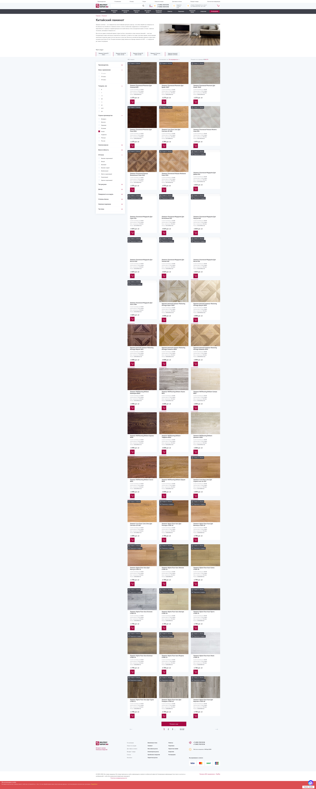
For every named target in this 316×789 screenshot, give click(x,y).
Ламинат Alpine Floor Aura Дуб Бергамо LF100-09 (203, 700)
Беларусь (103, 119)
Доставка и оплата (177, 1)
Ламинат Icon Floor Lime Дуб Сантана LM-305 (171, 130)
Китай (102, 131)
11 (181, 729)
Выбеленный (104, 171)
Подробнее (94, 784)
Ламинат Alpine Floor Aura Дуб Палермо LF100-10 (171, 700)
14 (102, 111)
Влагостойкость (103, 150)
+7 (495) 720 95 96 (163, 5)
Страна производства (105, 115)
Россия (103, 141)
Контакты (129, 757)
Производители (102, 1)
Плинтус (170, 11)
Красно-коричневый (106, 180)
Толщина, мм (102, 86)
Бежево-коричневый (106, 158)
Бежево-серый (105, 168)
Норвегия (103, 134)
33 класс (103, 76)
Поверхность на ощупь (105, 194)
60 (206, 59)
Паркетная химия (192, 11)
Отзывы (132, 1)
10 (102, 99)
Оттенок (101, 155)
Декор (100, 189)
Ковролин (203, 11)
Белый (103, 161)
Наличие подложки (104, 204)
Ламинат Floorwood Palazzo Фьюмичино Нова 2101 (139, 174)
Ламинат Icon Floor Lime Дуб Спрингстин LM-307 (202, 480)
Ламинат (103, 11)
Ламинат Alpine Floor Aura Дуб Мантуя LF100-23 (140, 568)
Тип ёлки (101, 209)
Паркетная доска (136, 11)
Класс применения (104, 70)
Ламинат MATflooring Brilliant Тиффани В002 (171, 436)
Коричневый (104, 177)
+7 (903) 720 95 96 (163, 7)
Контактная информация (213, 1)
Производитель (103, 65)
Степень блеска (103, 199)
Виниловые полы (114, 11)
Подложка (181, 11)
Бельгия (103, 122)
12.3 (102, 108)
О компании (118, 1)
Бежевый (103, 164)
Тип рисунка (102, 184)
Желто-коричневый (106, 174)
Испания (103, 128)
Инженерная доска (125, 11)
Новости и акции (159, 1)
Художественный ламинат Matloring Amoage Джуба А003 (205, 304)
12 (101, 105)
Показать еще (174, 724)
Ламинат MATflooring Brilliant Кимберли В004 (139, 392)
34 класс (103, 79)
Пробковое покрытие (159, 11)
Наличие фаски (103, 145)
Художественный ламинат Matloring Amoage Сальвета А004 (173, 348)
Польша (103, 138)
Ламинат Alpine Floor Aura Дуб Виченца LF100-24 (203, 524)
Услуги (144, 1)
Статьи (129, 754)
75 (207, 59)
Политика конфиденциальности (119, 778)
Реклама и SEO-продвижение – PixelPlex (210, 774)
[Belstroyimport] (102, 6)
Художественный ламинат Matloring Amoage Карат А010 (173, 304)
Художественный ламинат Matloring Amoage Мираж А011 (141, 348)
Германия (103, 125)
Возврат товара (194, 1)
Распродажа (214, 11)
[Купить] (132, 102)
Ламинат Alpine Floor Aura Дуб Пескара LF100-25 (171, 524)
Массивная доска (148, 11)
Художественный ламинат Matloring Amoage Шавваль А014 (205, 348)
